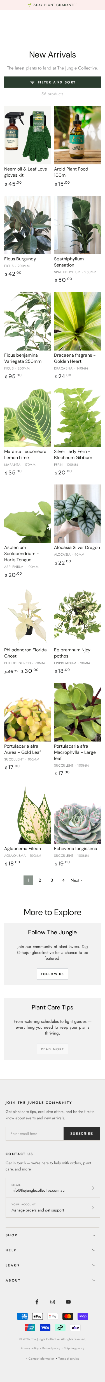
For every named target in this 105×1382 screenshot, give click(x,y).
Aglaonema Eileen (22, 848)
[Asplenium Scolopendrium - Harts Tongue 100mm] (27, 513)
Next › (76, 880)
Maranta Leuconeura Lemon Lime (25, 454)
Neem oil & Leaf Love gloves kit (25, 172)
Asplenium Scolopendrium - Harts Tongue (21, 553)
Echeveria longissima (75, 848)
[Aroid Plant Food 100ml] (77, 135)
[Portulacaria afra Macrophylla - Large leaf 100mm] (77, 712)
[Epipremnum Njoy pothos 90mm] (77, 616)
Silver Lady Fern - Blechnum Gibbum (73, 454)
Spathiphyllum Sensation (69, 262)
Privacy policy (30, 1348)
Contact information (42, 1358)
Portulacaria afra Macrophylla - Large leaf (75, 752)
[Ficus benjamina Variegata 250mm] (27, 321)
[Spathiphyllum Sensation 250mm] (77, 225)
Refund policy (51, 1348)
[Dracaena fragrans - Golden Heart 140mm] (77, 321)
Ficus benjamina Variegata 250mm (22, 358)
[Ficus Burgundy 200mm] (27, 225)
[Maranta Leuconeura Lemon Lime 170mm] (27, 417)
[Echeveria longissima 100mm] (77, 814)
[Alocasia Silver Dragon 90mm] (77, 513)
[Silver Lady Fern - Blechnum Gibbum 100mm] (77, 417)
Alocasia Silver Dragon (77, 547)
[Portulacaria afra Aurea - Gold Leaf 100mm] (27, 712)
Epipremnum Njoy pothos (72, 653)
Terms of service (68, 1358)
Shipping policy (74, 1348)
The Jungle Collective (45, 1339)
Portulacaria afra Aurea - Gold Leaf (22, 749)
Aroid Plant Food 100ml (71, 172)
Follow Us (52, 974)
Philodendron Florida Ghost (25, 653)
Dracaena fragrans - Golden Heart (75, 358)
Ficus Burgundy (20, 259)
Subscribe (81, 1134)
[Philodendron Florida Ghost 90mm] (27, 616)
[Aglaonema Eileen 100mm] (27, 814)
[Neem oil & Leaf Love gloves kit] (27, 135)
